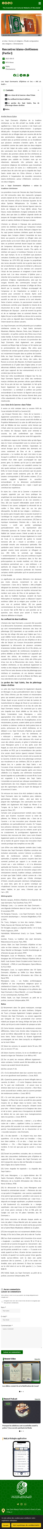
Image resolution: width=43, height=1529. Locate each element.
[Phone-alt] (8, 3)
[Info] (3, 3)
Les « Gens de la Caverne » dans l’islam (21, 95)
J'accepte (5, 1525)
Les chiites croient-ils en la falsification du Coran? (20, 1386)
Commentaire (7, 1325)
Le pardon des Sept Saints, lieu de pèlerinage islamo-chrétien (22, 104)
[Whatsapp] (25, 1504)
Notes (7, 109)
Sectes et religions (16, 41)
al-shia (4, 41)
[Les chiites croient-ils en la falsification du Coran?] (21, 1372)
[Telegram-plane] (17, 1504)
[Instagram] (21, 1504)
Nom (3, 1307)
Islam (7, 66)
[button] (39, 3)
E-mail (4, 1316)
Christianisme (18, 44)
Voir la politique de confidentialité (26, 1525)
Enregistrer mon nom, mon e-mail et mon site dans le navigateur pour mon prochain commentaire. (22, 1301)
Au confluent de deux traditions (19, 99)
